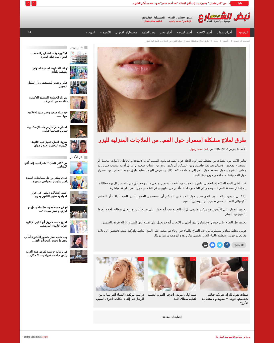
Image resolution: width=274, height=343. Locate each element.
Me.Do (44, 336)
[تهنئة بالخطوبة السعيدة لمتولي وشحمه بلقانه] (78, 72)
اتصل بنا (220, 336)
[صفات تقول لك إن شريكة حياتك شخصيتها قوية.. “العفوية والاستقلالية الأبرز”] (224, 274)
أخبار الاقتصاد (204, 32)
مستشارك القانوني (126, 32)
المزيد (91, 32)
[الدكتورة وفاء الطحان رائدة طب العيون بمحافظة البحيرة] (78, 58)
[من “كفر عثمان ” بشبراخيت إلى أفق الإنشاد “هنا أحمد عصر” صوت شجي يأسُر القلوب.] (78, 167)
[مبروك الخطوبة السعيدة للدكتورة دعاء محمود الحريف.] (78, 102)
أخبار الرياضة (184, 32)
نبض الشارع (148, 32)
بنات (245, 259)
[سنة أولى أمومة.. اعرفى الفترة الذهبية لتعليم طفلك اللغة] (172, 274)
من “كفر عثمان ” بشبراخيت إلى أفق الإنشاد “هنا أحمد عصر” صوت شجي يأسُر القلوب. (179, 3)
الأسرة (107, 32)
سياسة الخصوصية (233, 336)
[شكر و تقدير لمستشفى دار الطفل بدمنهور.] (78, 87)
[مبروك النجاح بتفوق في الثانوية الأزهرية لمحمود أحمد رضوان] (78, 146)
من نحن (246, 336)
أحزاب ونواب (224, 32)
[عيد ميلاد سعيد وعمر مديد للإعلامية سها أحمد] (78, 117)
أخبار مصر (166, 32)
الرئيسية (243, 32)
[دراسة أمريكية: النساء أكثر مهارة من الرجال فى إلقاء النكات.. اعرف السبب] (120, 274)
